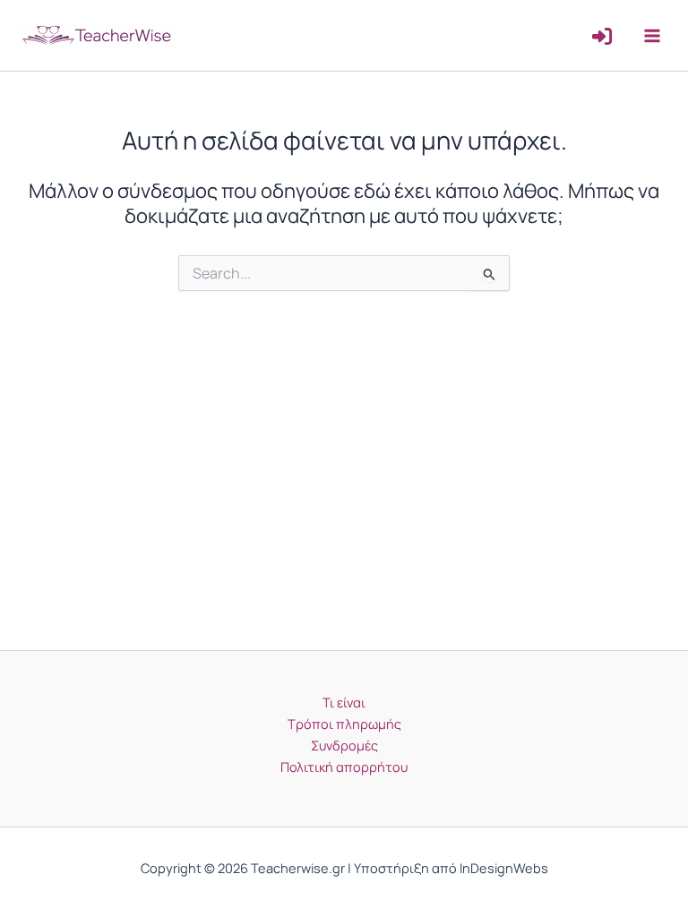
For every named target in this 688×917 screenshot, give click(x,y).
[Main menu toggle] (652, 35)
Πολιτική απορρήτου (344, 767)
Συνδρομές (344, 745)
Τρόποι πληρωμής (344, 724)
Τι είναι (344, 702)
